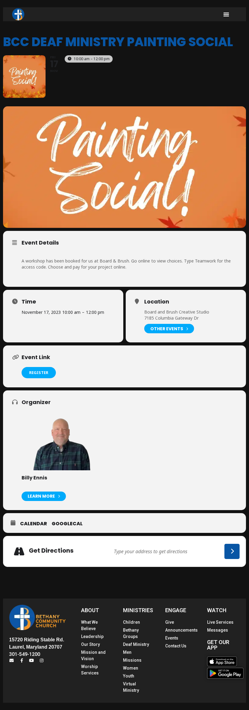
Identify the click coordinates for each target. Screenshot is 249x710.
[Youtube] (31, 660)
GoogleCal (67, 524)
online (144, 261)
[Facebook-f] (21, 660)
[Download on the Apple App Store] (222, 662)
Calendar (33, 524)
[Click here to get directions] (232, 551)
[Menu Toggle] (226, 14)
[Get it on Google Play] (225, 673)
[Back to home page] (18, 14)
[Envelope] (11, 660)
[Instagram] (41, 660)
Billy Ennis (34, 477)
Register (38, 372)
